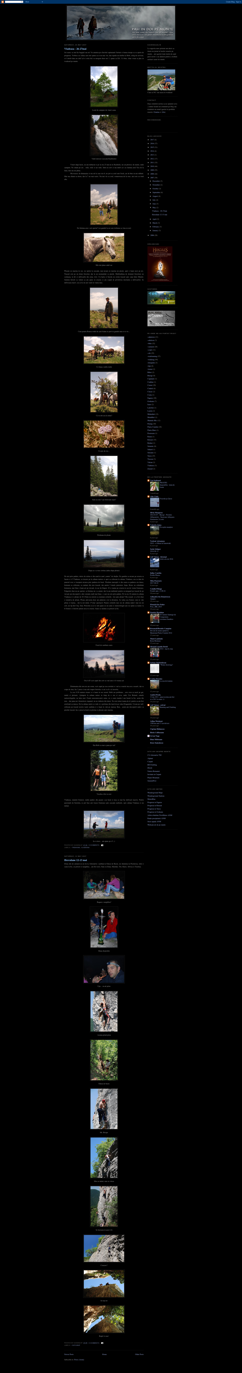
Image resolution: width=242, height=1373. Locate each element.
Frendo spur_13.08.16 (157, 591)
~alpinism (151, 337)
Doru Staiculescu (156, 742)
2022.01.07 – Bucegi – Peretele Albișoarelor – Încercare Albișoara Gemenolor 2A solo (162, 517)
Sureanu (150, 452)
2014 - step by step (166, 649)
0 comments (94, 845)
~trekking (75, 847)
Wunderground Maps (155, 792)
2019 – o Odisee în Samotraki (160, 543)
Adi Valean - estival (157, 705)
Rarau (149, 436)
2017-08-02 (154, 583)
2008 (152, 174)
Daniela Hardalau (157, 612)
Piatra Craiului (152, 427)
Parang (149, 423)
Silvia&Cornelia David (159, 646)
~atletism (150, 340)
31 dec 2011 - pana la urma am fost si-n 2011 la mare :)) (162, 698)
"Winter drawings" (166, 665)
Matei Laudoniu (156, 638)
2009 (152, 170)
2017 (152, 139)
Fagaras (150, 398)
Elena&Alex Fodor (157, 604)
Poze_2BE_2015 (156, 606)
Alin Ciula (154, 496)
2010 (152, 166)
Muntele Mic (152, 420)
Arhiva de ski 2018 (166, 559)
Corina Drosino (156, 678)
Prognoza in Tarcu (154, 809)
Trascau (150, 459)
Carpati (150, 761)
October (156, 188)
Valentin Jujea (155, 525)
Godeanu (150, 401)
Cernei (149, 385)
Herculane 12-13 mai (75, 860)
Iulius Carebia (155, 573)
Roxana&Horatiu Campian (160, 628)
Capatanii (150, 378)
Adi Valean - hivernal (158, 557)
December (156, 181)
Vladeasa (85, 847)
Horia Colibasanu (157, 732)
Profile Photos (155, 575)
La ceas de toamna (166, 681)
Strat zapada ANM (154, 821)
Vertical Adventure (157, 541)
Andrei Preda (155, 694)
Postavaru (151, 433)
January (156, 230)
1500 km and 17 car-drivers (159, 723)
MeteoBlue (151, 799)
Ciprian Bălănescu (157, 729)
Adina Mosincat (156, 721)
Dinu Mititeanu (156, 739)
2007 (152, 177)
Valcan (149, 462)
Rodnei (150, 443)
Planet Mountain (153, 777)
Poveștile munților (166, 527)
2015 (152, 147)
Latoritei (150, 407)
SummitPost (151, 781)
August (155, 196)
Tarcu (149, 456)
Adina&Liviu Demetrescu (160, 596)
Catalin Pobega (156, 588)
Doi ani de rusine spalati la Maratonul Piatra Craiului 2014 (161, 631)
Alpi (149, 366)
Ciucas (149, 391)
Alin (163, 112)
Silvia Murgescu (156, 512)
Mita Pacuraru (156, 580)
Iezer (149, 404)
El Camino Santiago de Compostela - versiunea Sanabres (168, 616)
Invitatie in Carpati (154, 774)
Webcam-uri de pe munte (156, 825)
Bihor (149, 372)
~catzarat (75, 1345)
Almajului (151, 362)
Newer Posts (69, 1354)
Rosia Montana (155, 641)
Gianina (156, 112)
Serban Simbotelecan (158, 662)
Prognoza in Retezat (154, 805)
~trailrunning (152, 356)
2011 (152, 162)
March (155, 223)
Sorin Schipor (155, 549)
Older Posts (139, 1354)
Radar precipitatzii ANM (156, 818)
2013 (152, 155)
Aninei (149, 369)
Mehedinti (151, 414)
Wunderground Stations (155, 796)
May (154, 207)
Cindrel (150, 388)
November (156, 185)
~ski (149, 353)
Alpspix (153, 599)
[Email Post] (102, 845)
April (155, 219)
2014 (152, 151)
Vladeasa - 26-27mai (75, 49)
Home (104, 1354)
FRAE (149, 768)
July (154, 200)
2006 (152, 235)
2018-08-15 (154, 551)
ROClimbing (152, 765)
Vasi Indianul (155, 480)
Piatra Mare (151, 430)
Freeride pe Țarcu (166, 498)
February (156, 226)
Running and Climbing (168, 707)
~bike (149, 343)
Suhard (150, 449)
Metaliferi (151, 417)
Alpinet (150, 758)
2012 (152, 158)
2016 (152, 143)
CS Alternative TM (154, 755)
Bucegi (150, 375)
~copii (149, 350)
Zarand (150, 469)
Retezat (150, 440)
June (154, 203)
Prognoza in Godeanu (155, 812)
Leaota (149, 411)
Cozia (149, 395)
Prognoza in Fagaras (154, 802)
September (157, 192)
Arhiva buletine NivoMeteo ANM (159, 815)
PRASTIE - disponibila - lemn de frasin (167, 484)
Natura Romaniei (153, 771)
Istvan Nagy (155, 736)
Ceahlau (150, 382)
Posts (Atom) (79, 1359)
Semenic (150, 446)
